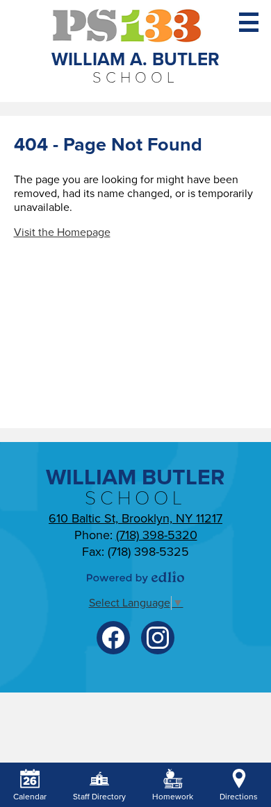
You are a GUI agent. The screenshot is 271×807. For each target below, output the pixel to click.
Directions (239, 796)
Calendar (30, 796)
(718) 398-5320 (156, 535)
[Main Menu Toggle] (248, 22)
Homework (172, 796)
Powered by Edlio (135, 577)
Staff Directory (99, 796)
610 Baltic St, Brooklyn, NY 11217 (135, 518)
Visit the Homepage (62, 232)
